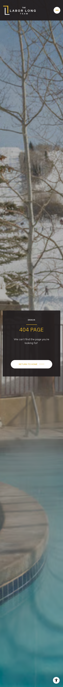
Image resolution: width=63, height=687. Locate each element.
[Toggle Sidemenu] (57, 10)
